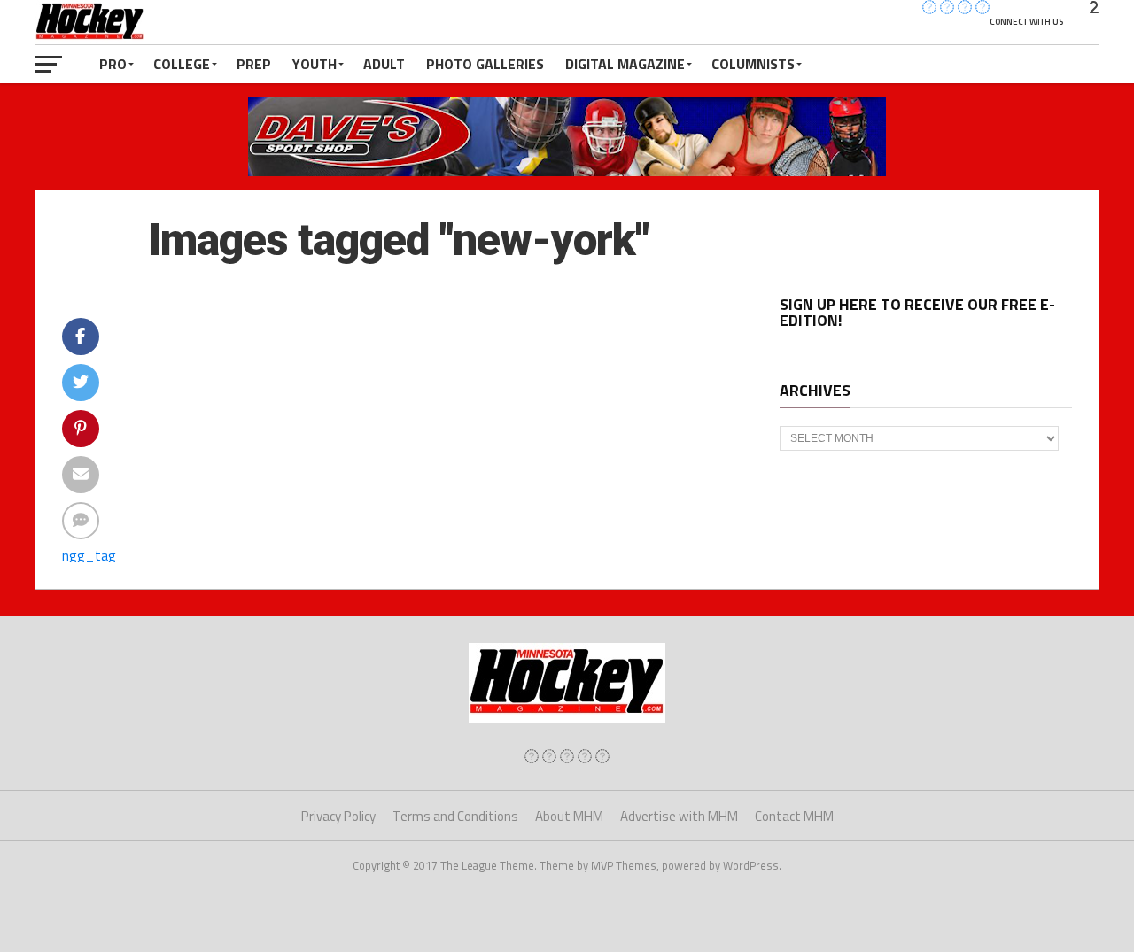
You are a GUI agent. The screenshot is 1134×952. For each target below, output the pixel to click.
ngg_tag (89, 555)
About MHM (569, 816)
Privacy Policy (338, 816)
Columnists (753, 63)
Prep (254, 63)
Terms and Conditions (455, 816)
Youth (314, 63)
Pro (113, 63)
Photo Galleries (485, 63)
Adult (384, 63)
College (181, 63)
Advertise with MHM (679, 816)
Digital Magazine (625, 63)
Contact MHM (794, 816)
